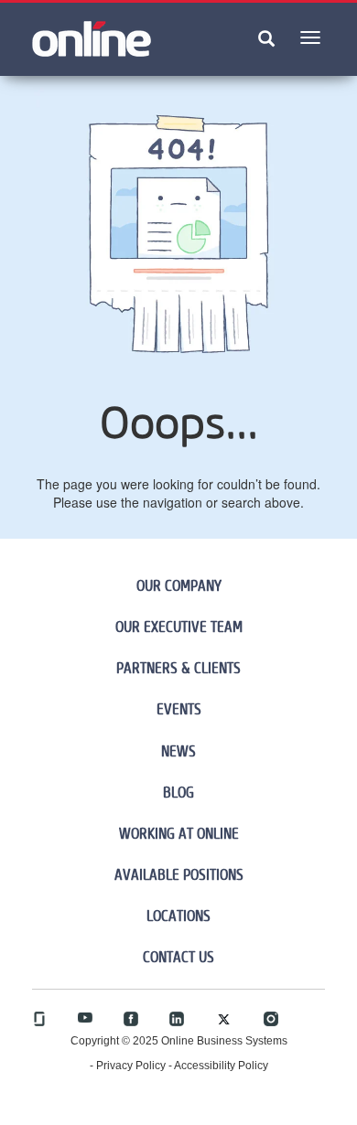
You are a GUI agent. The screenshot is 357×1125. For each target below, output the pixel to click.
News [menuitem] (178, 751)
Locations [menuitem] (178, 915)
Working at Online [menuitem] (179, 833)
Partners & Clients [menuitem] (178, 668)
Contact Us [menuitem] (178, 957)
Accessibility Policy (221, 1065)
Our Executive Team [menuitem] (179, 626)
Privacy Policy (131, 1065)
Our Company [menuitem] (179, 585)
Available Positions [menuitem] (178, 874)
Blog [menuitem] (178, 792)
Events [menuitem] (179, 709)
